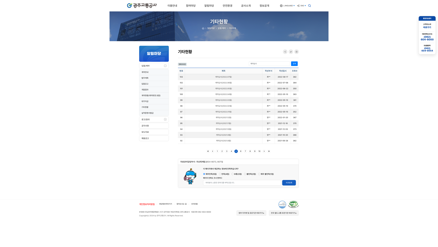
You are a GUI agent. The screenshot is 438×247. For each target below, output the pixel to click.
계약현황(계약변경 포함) (151, 95)
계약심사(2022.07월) (223, 77)
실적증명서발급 (148, 113)
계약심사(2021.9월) (223, 135)
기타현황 (145, 107)
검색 (294, 64)
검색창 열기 (309, 5)
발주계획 (145, 78)
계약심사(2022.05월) (223, 88)
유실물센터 (427, 45)
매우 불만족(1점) (267, 174)
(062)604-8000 (427, 38)
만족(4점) (225, 174)
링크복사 (290, 52)
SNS (302, 6)
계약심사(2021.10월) (223, 129)
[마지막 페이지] (269, 151)
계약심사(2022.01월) (223, 112)
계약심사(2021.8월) (223, 141)
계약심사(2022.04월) (223, 94)
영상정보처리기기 (165, 204)
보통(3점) (238, 174)
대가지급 (145, 101)
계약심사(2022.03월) (223, 100)
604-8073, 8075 (214, 162)
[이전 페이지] (212, 151)
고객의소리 (427, 26)
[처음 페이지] (208, 151)
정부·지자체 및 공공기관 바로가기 (251, 213)
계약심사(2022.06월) (223, 83)
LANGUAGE (288, 6)
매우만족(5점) (211, 174)
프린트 (296, 52)
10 (259, 151)
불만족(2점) (251, 174)
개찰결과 (145, 90)
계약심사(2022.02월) (223, 106)
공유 (285, 52)
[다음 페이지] (264, 151)
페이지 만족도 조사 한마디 (212, 178)
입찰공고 (145, 84)
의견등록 (289, 183)
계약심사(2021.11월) (223, 123)
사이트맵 (194, 204)
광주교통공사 (132, 4)
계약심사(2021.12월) (223, 117)
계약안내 (145, 72)
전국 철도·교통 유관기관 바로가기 (283, 213)
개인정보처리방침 (147, 204)
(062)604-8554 (427, 49)
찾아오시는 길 (182, 204)
